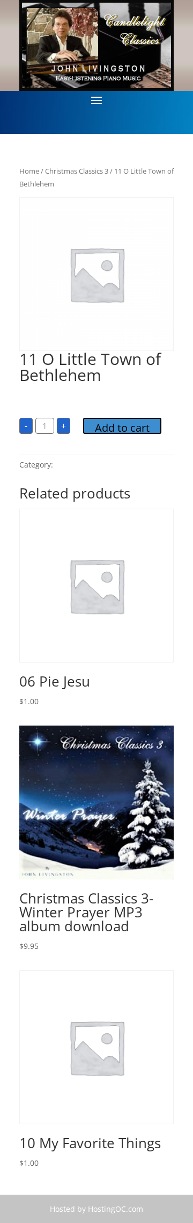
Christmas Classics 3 (76, 171)
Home (29, 171)
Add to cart (122, 427)
